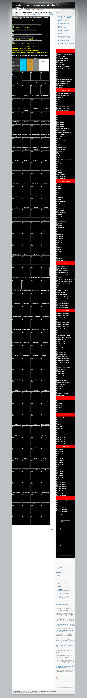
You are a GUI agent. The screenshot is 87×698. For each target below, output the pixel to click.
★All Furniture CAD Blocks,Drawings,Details (66, 43)
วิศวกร (42, 14)
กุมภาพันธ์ (60, 567)
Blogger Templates (40, 9)
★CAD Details (60, 26)
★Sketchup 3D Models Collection (64, 19)
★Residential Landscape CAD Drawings (65, 36)
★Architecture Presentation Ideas (64, 23)
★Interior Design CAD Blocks (63, 27)
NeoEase (36, 692)
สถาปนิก (45, 14)
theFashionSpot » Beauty (62, 590)
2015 (58, 572)
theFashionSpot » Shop (62, 593)
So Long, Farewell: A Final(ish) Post (62, 618)
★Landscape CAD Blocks (62, 34)
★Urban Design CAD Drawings (63, 40)
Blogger (68, 685)
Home (13, 10)
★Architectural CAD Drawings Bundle (65, 16)
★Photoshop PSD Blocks (62, 20)
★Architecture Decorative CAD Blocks (65, 17)
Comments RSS (27, 9)
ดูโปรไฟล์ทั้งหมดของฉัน (60, 679)
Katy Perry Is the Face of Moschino (62, 604)
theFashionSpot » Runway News (64, 592)
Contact (33, 9)
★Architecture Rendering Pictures (64, 24)
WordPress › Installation (62, 597)
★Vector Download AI (62, 29)
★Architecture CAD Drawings (63, 22)
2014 (58, 574)
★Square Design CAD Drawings (64, 39)
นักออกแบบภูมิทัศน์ (36, 14)
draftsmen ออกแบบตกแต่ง (62, 587)
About (16, 9)
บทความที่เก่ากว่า (50, 529)
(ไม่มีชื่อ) (57, 652)
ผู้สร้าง (40, 14)
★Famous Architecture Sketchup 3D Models (66, 44)
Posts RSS (21, 9)
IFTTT (59, 589)
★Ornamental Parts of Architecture (64, 30)
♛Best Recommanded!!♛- (65, 15)
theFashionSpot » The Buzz (63, 596)
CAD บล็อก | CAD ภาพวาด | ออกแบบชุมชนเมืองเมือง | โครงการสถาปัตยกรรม (32, 12)
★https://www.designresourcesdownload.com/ (66, 32)
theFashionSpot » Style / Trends (63, 594)
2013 (58, 575)
